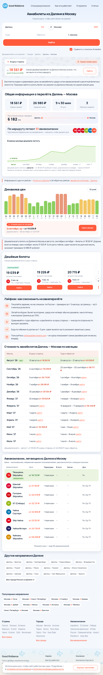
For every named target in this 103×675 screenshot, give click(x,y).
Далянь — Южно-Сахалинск (75, 568)
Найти (90, 71)
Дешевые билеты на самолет (13, 54)
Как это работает (63, 5)
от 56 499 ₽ (89, 405)
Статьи (94, 5)
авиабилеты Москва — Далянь (83, 180)
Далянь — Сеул (32, 574)
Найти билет (87, 228)
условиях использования (19, 669)
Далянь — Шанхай (13, 574)
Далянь (38, 54)
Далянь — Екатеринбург (36, 562)
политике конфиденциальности (48, 669)
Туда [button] (7, 34)
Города (30, 54)
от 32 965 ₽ (41, 427)
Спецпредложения (40, 5)
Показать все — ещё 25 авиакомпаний (51, 546)
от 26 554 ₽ (45, 391)
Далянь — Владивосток (85, 562)
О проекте (81, 5)
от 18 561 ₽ (44, 360)
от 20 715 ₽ (44, 377)
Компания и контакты (84, 660)
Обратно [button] (41, 34)
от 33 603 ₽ (44, 398)
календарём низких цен (35, 335)
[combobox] (27, 27)
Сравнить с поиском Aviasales (87, 49)
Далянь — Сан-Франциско (54, 574)
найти (84, 377)
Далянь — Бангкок (13, 562)
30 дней (92, 189)
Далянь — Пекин (32, 568)
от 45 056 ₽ (88, 360)
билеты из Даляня (41, 180)
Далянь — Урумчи (77, 574)
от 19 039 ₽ (45, 369)
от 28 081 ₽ (43, 384)
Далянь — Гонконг (51, 568)
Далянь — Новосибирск (61, 562)
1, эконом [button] (72, 34)
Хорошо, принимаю (85, 667)
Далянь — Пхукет (13, 568)
